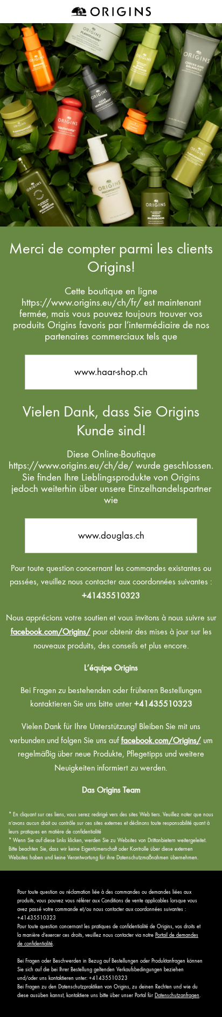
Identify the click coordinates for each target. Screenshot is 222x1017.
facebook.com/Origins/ (51, 632)
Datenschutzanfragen (177, 995)
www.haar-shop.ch (111, 371)
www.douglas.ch (111, 535)
